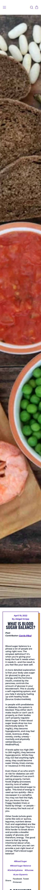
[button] (31, 7)
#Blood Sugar (20, 861)
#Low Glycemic (20, 874)
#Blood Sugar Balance (20, 866)
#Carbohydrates (15, 870)
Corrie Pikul (25, 635)
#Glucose (29, 870)
